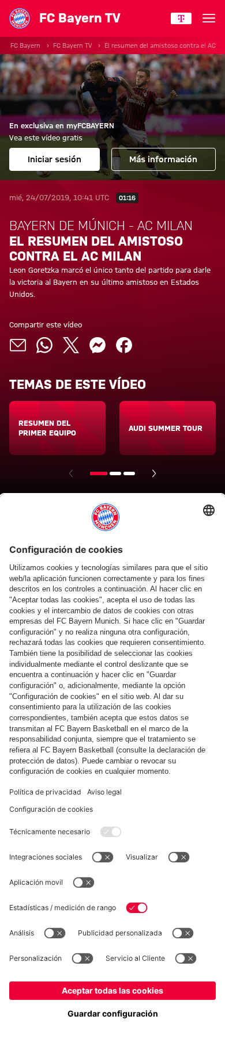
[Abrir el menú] (209, 18)
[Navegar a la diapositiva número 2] (115, 473)
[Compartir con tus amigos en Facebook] (124, 345)
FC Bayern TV (72, 45)
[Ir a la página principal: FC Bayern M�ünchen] (19, 18)
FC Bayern (25, 45)
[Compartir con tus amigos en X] (71, 345)
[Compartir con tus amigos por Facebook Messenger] (97, 345)
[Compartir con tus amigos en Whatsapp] (44, 345)
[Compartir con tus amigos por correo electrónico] (18, 345)
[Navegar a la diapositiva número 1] (98, 473)
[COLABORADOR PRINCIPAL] (181, 18)
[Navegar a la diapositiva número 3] (129, 473)
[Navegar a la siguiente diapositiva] (154, 473)
